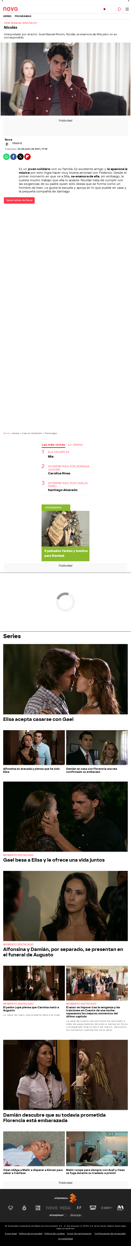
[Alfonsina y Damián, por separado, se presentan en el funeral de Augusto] (65, 906)
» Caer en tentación (31, 433)
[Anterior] (2, 1)
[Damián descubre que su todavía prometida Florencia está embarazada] (65, 1075)
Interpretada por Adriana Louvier (68, 468)
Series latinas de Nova (19, 200)
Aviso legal (11, 1233)
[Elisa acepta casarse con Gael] (65, 679)
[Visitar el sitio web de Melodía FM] (120, 1207)
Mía (51, 456)
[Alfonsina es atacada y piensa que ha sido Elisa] (34, 748)
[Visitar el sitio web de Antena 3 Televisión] (10, 1207)
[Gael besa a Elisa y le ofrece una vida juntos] (65, 817)
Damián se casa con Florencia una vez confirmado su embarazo (91, 770)
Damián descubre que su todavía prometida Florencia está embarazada (54, 1117)
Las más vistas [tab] (53, 444)
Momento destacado (18, 855)
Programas (23, 16)
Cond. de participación (79, 1233)
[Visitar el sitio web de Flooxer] (75, 1215)
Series (7, 16)
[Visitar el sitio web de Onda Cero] (93, 1207)
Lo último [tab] (75, 444)
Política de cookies (54, 1233)
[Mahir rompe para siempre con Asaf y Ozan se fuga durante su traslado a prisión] (97, 1149)
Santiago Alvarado (62, 490)
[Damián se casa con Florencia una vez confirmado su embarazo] (97, 748)
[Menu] (127, 9)
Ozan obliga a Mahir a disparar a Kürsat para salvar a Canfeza (33, 1172)
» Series (14, 433)
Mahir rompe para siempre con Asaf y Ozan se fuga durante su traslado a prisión (95, 1172)
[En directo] (104, 9)
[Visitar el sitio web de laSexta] (24, 1207)
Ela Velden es (58, 452)
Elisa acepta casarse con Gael (38, 719)
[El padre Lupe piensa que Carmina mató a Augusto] (34, 983)
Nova (6, 433)
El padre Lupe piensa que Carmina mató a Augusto (31, 1009)
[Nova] (16, 9)
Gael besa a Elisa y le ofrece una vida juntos (54, 860)
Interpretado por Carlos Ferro (68, 485)
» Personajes (50, 433)
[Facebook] (7, 144)
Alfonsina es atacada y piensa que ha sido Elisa (31, 770)
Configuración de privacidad (110, 1233)
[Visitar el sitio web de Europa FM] (106, 1207)
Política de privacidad (30, 1233)
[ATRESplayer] (119, 9)
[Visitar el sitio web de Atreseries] (79, 1207)
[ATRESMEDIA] (65, 1198)
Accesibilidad (65, 1239)
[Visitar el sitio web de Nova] (51, 1207)
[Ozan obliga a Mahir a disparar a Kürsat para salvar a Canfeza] (34, 1149)
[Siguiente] (128, 1)
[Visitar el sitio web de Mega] (65, 1207)
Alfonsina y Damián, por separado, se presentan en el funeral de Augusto (63, 952)
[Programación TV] (112, 9)
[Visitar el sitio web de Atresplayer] (59, 1215)
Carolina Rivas (59, 473)
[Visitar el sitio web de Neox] (38, 1207)
